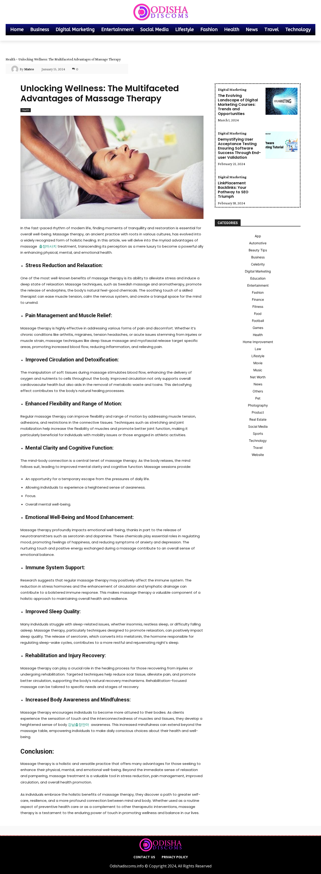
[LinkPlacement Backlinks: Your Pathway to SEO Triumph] (282, 188)
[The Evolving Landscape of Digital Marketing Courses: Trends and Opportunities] (282, 101)
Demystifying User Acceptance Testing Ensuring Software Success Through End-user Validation (239, 148)
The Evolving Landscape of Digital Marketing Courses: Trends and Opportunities (238, 104)
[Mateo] (15, 69)
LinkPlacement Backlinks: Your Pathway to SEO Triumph (233, 189)
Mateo (29, 69)
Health (10, 59)
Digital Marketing (232, 89)
